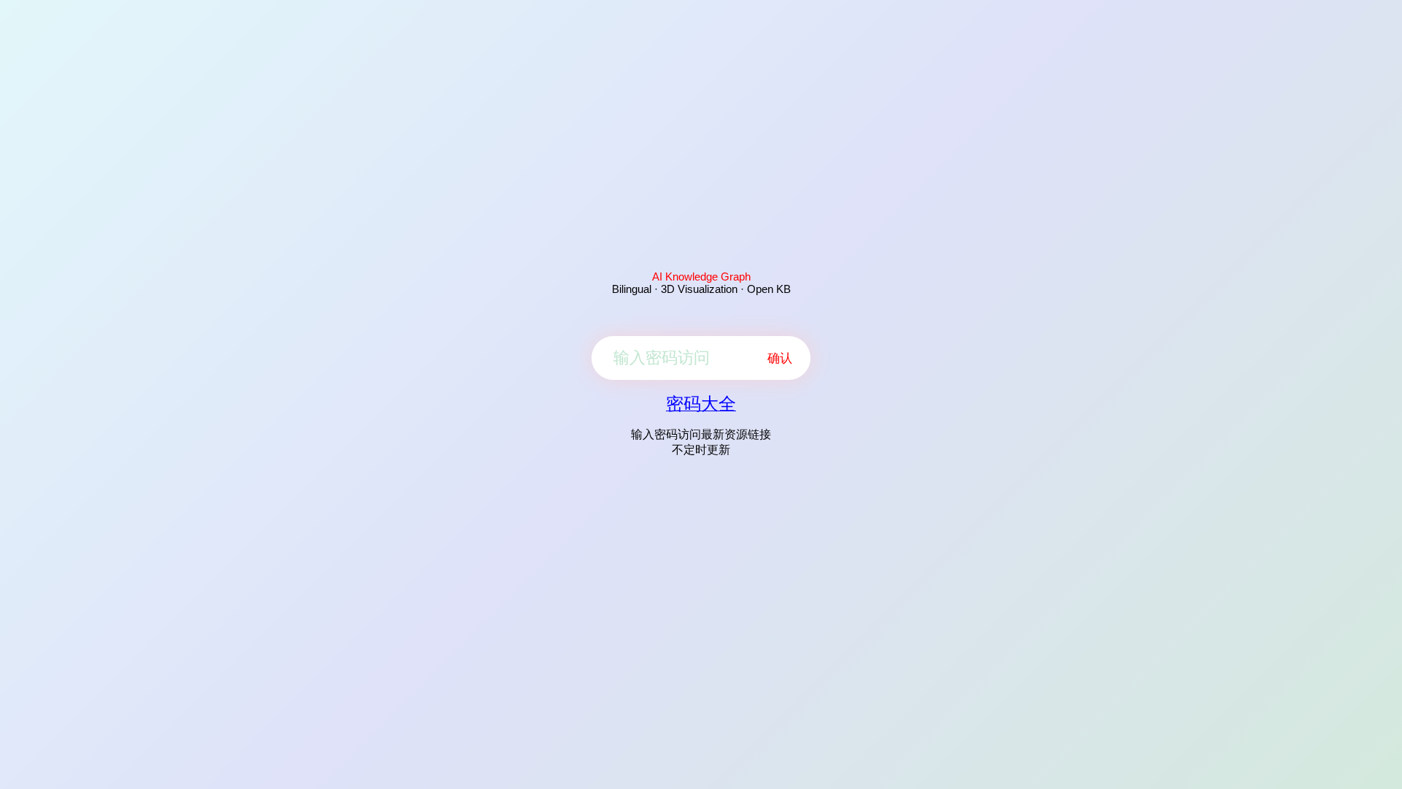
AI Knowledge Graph (701, 276)
